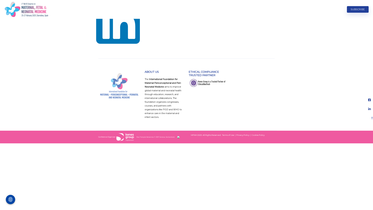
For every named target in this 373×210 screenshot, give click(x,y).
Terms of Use (228, 135)
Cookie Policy (258, 135)
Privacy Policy (242, 135)
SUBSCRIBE (358, 9)
